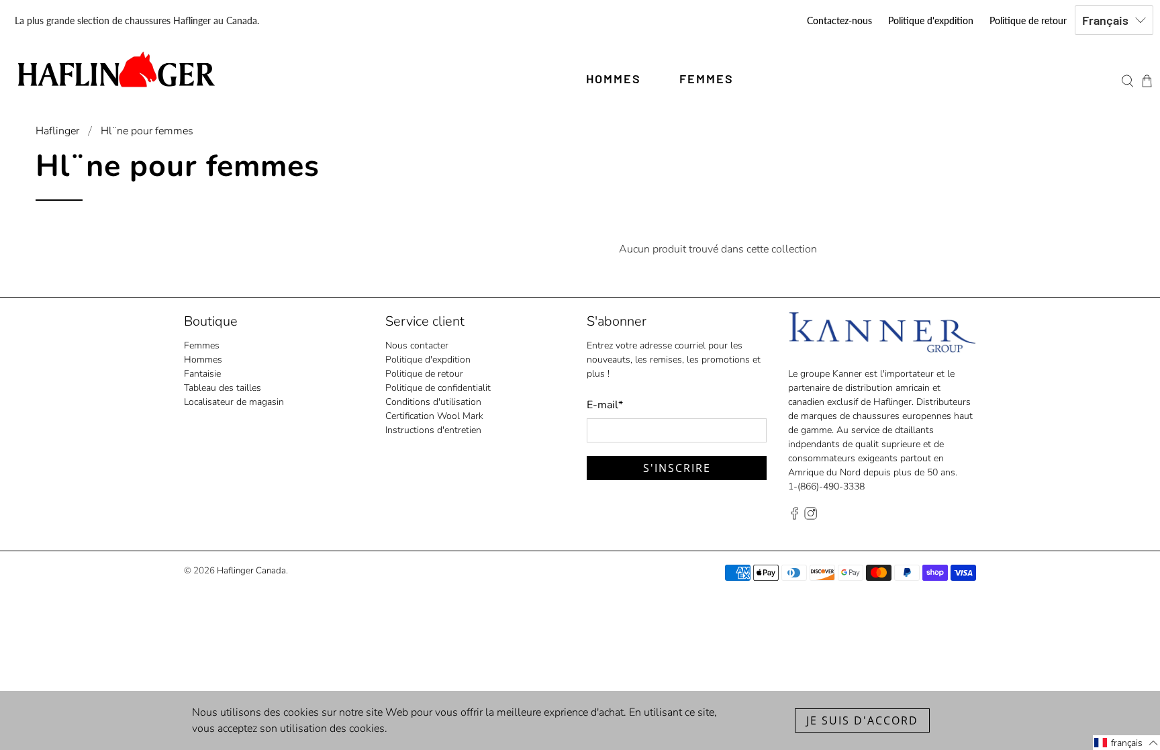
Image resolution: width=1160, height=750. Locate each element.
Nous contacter (416, 345)
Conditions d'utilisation (433, 401)
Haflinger (57, 131)
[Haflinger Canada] (115, 69)
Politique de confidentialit (438, 387)
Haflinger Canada (251, 571)
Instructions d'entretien (433, 430)
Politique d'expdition (930, 20)
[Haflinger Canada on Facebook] (794, 516)
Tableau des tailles (222, 387)
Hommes (203, 359)
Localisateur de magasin (234, 401)
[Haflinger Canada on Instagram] (810, 516)
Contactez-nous (839, 20)
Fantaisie (202, 373)
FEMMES (706, 78)
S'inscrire (677, 468)
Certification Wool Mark (434, 416)
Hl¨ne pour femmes (147, 131)
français (1105, 20)
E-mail (605, 404)
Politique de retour (1028, 20)
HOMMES (613, 78)
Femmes (202, 345)
